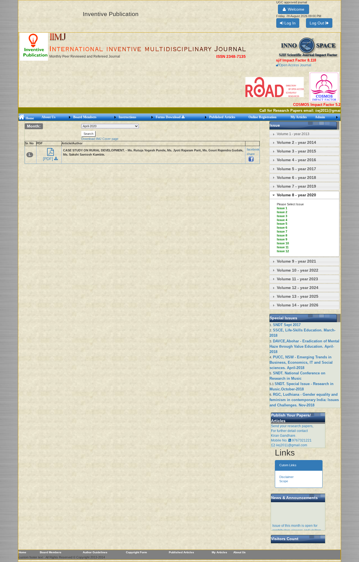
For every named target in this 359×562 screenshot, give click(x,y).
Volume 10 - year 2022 (297, 270)
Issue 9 (282, 239)
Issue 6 (282, 227)
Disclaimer (286, 477)
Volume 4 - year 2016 (296, 160)
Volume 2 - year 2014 (296, 142)
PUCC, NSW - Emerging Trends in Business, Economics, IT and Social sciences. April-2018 (301, 362)
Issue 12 (283, 251)
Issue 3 (282, 216)
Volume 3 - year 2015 (296, 151)
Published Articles (222, 117)
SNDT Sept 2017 (287, 325)
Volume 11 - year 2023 (297, 279)
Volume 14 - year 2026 (297, 305)
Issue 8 (282, 235)
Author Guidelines (95, 552)
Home (29, 118)
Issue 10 (283, 243)
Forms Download (168, 117)
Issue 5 (282, 223)
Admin (320, 117)
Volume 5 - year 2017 (296, 169)
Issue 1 (282, 208)
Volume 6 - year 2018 (296, 177)
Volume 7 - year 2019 (296, 186)
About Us (49, 117)
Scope (283, 481)
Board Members (84, 117)
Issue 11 (283, 247)
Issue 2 (282, 212)
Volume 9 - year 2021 (296, 261)
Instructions (127, 117)
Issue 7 (282, 231)
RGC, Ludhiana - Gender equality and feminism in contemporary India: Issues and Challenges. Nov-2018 (304, 399)
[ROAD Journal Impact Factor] (275, 86)
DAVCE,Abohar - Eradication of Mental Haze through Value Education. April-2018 (304, 346)
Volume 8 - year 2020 (296, 195)
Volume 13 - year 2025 (297, 296)
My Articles (299, 117)
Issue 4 (282, 220)
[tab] (304, 134)
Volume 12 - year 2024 (297, 287)
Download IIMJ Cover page (99, 138)
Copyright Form (136, 552)
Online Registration (262, 117)
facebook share (253, 151)
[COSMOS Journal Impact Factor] (324, 86)
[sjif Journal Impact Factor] (308, 47)
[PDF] (48, 158)
